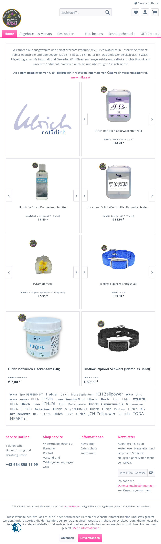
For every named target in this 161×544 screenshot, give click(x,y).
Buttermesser (77, 404)
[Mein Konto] (145, 12)
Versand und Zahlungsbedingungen (58, 460)
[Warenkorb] (155, 12)
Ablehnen (67, 538)
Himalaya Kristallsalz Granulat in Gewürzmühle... (42, 284)
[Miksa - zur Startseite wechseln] (12, 18)
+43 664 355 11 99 (22, 464)
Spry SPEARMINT (76, 409)
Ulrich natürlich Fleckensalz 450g (34, 369)
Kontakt (48, 453)
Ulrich (14, 394)
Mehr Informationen (86, 528)
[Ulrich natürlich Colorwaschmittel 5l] (118, 106)
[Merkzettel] (135, 12)
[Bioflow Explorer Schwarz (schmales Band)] (118, 338)
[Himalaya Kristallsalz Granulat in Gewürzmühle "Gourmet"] (42, 259)
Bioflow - (120, 409)
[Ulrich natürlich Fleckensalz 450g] (42, 338)
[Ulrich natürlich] (42, 119)
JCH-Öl (49, 403)
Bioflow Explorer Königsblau (118, 284)
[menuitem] (85, 12)
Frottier (52, 394)
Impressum (87, 453)
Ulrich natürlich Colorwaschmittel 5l (118, 131)
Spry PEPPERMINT (32, 394)
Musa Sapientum (82, 394)
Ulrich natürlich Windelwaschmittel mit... (43, 207)
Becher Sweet (43, 409)
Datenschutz (88, 448)
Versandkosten (72, 506)
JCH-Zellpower (102, 413)
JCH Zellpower (110, 394)
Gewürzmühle (112, 404)
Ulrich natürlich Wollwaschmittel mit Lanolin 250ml (118, 209)
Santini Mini (75, 399)
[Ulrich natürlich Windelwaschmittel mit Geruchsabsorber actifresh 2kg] (42, 182)
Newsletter (87, 444)
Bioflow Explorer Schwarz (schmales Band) (117, 369)
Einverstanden (90, 538)
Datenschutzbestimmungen (136, 486)
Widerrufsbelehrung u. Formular (58, 446)
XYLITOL (139, 399)
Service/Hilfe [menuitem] (146, 3)
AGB (46, 467)
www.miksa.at (80, 77)
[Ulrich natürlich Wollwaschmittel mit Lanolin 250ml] (118, 182)
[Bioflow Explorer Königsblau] (118, 259)
